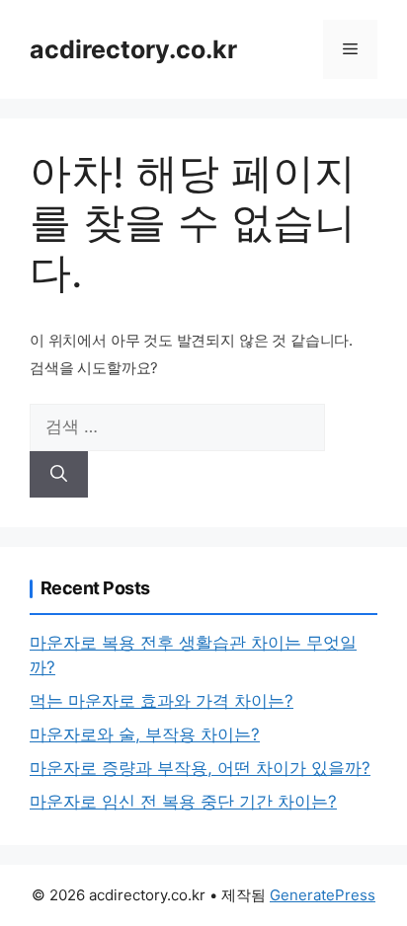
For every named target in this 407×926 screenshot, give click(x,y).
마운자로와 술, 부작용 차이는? (145, 734)
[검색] (59, 475)
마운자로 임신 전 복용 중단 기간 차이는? (183, 801)
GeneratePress (322, 895)
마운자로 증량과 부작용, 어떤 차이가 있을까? (200, 768)
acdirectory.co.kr (133, 49)
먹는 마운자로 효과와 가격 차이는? (161, 701)
